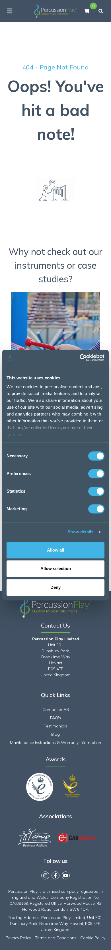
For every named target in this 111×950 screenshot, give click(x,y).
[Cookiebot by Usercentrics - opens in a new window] (79, 357)
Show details (80, 531)
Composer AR (55, 709)
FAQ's (55, 717)
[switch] (96, 473)
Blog (55, 734)
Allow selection (55, 568)
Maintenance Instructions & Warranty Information (55, 742)
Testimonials (55, 726)
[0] (87, 11)
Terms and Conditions (55, 937)
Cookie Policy (92, 937)
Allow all (55, 550)
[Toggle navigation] (10, 11)
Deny (55, 587)
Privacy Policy (18, 937)
